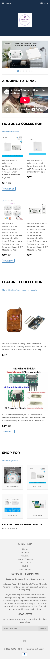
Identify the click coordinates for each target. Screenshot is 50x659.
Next (46, 54)
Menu (8, 3)
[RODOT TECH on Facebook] (24, 641)
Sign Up (43, 628)
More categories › (10, 460)
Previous (4, 54)
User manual (25, 569)
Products (25, 552)
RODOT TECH (17, 649)
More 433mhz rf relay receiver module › (20, 290)
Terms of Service (25, 559)
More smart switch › (11, 131)
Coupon (25, 556)
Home (25, 549)
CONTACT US (25, 562)
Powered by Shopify (35, 649)
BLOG (25, 566)
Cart (46, 3)
